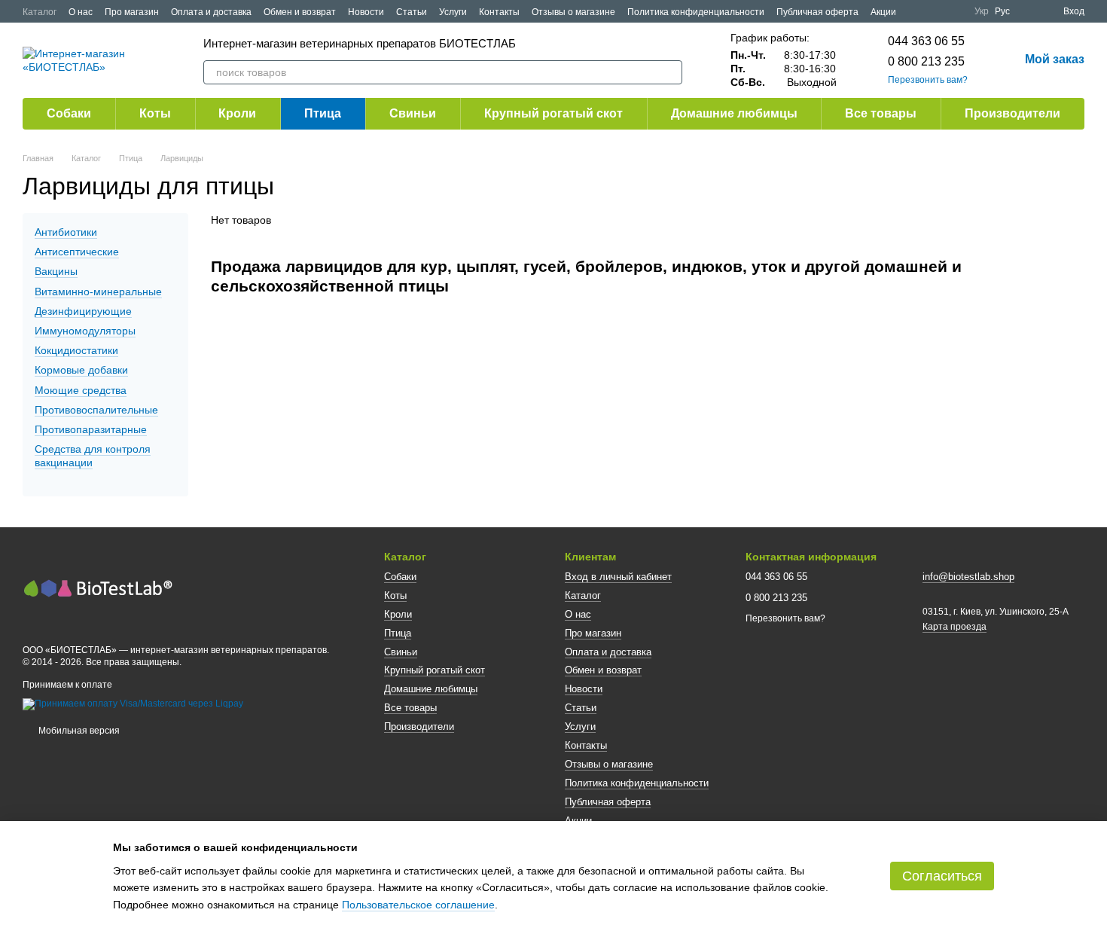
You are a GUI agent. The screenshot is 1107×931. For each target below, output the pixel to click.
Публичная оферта (817, 12)
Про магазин (132, 12)
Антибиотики (66, 232)
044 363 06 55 (926, 41)
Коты (155, 113)
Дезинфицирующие (83, 311)
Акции (883, 12)
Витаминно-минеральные (98, 291)
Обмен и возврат (300, 12)
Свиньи (412, 113)
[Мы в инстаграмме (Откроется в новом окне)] (953, 11)
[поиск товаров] (670, 72)
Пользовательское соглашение (418, 905)
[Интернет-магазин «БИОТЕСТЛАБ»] (98, 586)
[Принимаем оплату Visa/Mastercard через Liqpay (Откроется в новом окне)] (133, 704)
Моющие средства (81, 390)
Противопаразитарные (91, 429)
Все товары (880, 113)
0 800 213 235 (926, 61)
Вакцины (56, 272)
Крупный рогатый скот (553, 113)
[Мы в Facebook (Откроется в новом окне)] (917, 11)
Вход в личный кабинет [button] (618, 576)
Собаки (69, 113)
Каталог (39, 12)
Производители (1012, 113)
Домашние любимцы (734, 113)
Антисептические (77, 252)
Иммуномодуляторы (85, 331)
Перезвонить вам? (928, 80)
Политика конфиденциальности (695, 12)
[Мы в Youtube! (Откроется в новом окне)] (935, 11)
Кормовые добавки (81, 370)
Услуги (453, 12)
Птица (322, 113)
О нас (81, 12)
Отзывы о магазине (573, 12)
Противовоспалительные (96, 410)
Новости (366, 12)
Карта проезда (954, 626)
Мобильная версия (78, 730)
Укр (981, 11)
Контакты (499, 12)
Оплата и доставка (211, 12)
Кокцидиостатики (76, 350)
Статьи (411, 12)
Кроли (237, 113)
